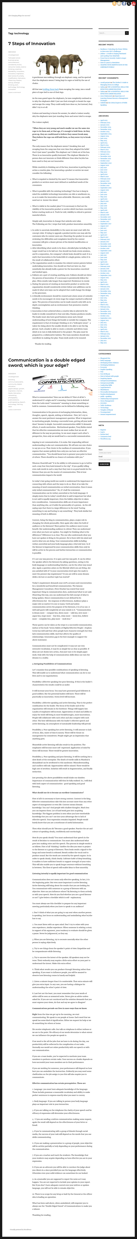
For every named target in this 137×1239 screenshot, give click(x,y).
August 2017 (104, 226)
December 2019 (105, 183)
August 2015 (104, 278)
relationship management (109, 399)
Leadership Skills (106, 385)
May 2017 (103, 233)
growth (21, 388)
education (11, 386)
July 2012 (103, 341)
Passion (19, 80)
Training (20, 404)
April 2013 (103, 329)
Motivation (21, 78)
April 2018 (103, 210)
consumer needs (14, 67)
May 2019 (103, 197)
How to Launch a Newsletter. (110, 63)
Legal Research (105, 387)
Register (103, 430)
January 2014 (104, 309)
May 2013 (103, 327)
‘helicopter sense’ (14, 58)
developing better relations (109, 363)
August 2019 (104, 190)
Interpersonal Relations (108, 381)
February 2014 (105, 307)
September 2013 (105, 318)
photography (12, 397)
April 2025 (103, 120)
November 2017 (105, 219)
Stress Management (107, 401)
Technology (104, 408)
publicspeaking (13, 402)
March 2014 (104, 305)
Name (101, 450)
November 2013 (105, 314)
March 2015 (104, 284)
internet (19, 391)
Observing (12, 80)
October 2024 (104, 132)
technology (12, 87)
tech (16, 85)
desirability (12, 71)
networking (12, 395)
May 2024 (103, 141)
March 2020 (104, 177)
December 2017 (105, 217)
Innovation (20, 71)
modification (12, 78)
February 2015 (105, 287)
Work (10, 406)
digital (19, 384)
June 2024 (103, 138)
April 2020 (103, 174)
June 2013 (103, 325)
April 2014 (103, 302)
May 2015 (103, 280)
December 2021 (105, 156)
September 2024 (106, 134)
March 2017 (104, 237)
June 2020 (103, 170)
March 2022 (104, 150)
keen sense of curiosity (16, 76)
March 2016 (104, 264)
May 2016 (103, 260)
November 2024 (105, 129)
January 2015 (104, 289)
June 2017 (103, 230)
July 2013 (103, 323)
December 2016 (105, 244)
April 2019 (103, 199)
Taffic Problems (105, 405)
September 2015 (105, 275)
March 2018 (104, 212)
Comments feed (105, 437)
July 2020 (103, 168)
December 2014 (105, 291)
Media (10, 393)
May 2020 (103, 172)
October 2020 (104, 161)
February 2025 (105, 123)
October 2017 (104, 221)
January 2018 (104, 215)
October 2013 (104, 316)
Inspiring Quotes (106, 378)
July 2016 (103, 255)
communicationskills (15, 382)
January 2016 (104, 269)
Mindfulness (104, 390)
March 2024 (104, 145)
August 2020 (104, 165)
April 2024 (103, 143)
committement (13, 62)
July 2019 (103, 192)
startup (10, 82)
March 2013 (104, 332)
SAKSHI (103, 103)
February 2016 (105, 266)
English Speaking (106, 369)
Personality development (108, 392)
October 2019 (104, 185)
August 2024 (104, 136)
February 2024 (105, 147)
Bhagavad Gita (105, 358)
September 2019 (105, 188)
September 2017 (105, 224)
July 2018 (103, 203)
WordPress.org (105, 439)
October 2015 (104, 273)
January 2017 (104, 242)
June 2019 (103, 194)
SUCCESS (103, 403)
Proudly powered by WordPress (20, 1230)
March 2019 (104, 201)
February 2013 (105, 334)
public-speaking (106, 396)
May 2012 (103, 343)
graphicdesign (13, 388)
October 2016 (104, 248)
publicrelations (13, 400)
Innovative (12, 73)
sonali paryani (105, 82)
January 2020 (104, 181)
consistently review (15, 64)
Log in (102, 432)
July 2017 (103, 228)
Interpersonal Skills (107, 383)
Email (100, 457)
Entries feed (104, 434)
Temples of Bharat (106, 410)
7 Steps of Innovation (31, 43)
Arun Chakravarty (106, 96)
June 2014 (103, 298)
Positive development (107, 394)
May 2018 (103, 208)
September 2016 (105, 251)
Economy (103, 367)
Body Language (105, 360)
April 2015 (103, 282)
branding (11, 379)
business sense (13, 60)
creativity (18, 69)
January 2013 (104, 336)
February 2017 (105, 239)
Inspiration (20, 73)
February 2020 (105, 179)
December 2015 (105, 271)
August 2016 (104, 253)
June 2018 (103, 206)
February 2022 (105, 152)
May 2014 (103, 300)
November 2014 (105, 293)
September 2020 (106, 163)
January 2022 (104, 154)
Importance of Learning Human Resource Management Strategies (114, 98)
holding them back (51, 89)
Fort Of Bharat (105, 374)
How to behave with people (109, 376)
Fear (101, 372)
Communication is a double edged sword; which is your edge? (46, 362)
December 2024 (105, 127)
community (12, 384)
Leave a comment (14, 92)
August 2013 (104, 320)
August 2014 (104, 296)
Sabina (102, 87)
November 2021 (105, 159)
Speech (22, 402)
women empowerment (108, 414)
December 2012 (105, 338)
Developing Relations (107, 365)
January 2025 (104, 125)
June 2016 (103, 257)
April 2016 (103, 262)
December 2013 (105, 311)
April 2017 (103, 235)
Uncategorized (13, 55)
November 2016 (105, 246)
